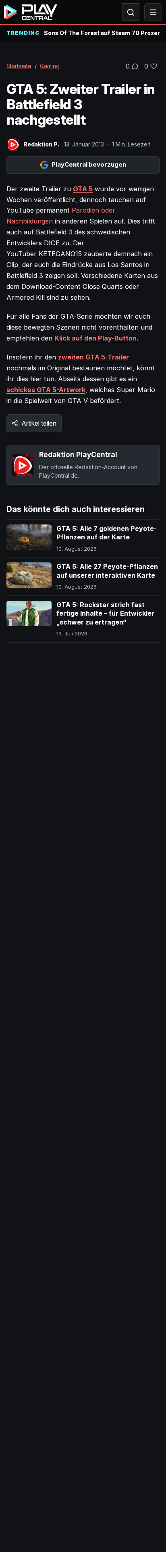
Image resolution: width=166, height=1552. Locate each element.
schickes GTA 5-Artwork (45, 390)
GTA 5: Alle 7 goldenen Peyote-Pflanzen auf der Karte (106, 532)
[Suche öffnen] (130, 12)
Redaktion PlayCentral (78, 454)
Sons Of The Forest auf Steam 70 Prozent (102, 32)
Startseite (18, 66)
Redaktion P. (41, 144)
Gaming (50, 66)
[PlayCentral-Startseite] (30, 12)
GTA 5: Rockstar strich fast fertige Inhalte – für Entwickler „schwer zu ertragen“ (105, 613)
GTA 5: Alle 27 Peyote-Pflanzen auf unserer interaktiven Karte (107, 570)
